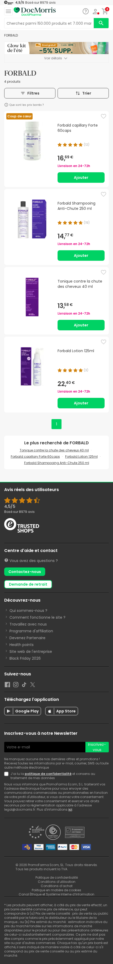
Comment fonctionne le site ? (37, 617)
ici (70, 809)
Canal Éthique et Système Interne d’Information (56, 894)
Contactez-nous (24, 571)
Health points (21, 644)
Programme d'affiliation (31, 631)
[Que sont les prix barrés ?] (6, 105)
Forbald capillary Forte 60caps (35, 456)
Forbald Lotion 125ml (81, 456)
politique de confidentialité (48, 774)
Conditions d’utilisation (56, 881)
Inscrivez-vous (97, 747)
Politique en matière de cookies (56, 890)
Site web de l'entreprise (30, 651)
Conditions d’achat (57, 886)
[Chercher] (101, 23)
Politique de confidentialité (56, 877)
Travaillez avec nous (28, 624)
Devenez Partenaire (27, 637)
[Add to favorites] (103, 116)
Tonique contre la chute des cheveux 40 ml (54, 450)
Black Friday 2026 (25, 658)
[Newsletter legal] (7, 776)
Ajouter (81, 177)
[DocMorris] (35, 11)
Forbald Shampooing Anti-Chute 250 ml (56, 463)
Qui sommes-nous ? (28, 610)
